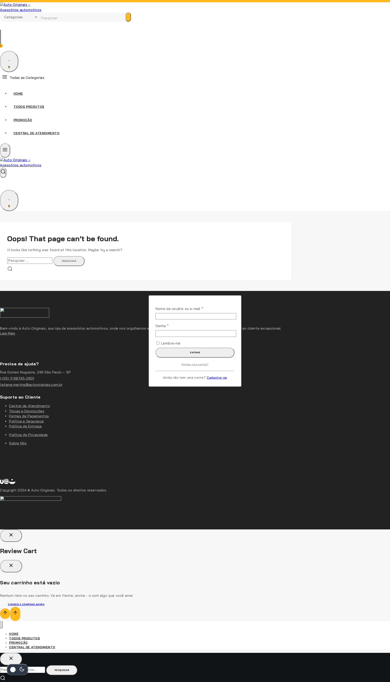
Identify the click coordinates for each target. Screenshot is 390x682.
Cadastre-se (217, 377)
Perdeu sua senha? (194, 364)
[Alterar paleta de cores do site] (17, 669)
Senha (172, 325)
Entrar (195, 352)
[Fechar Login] (11, 535)
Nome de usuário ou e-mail (189, 308)
